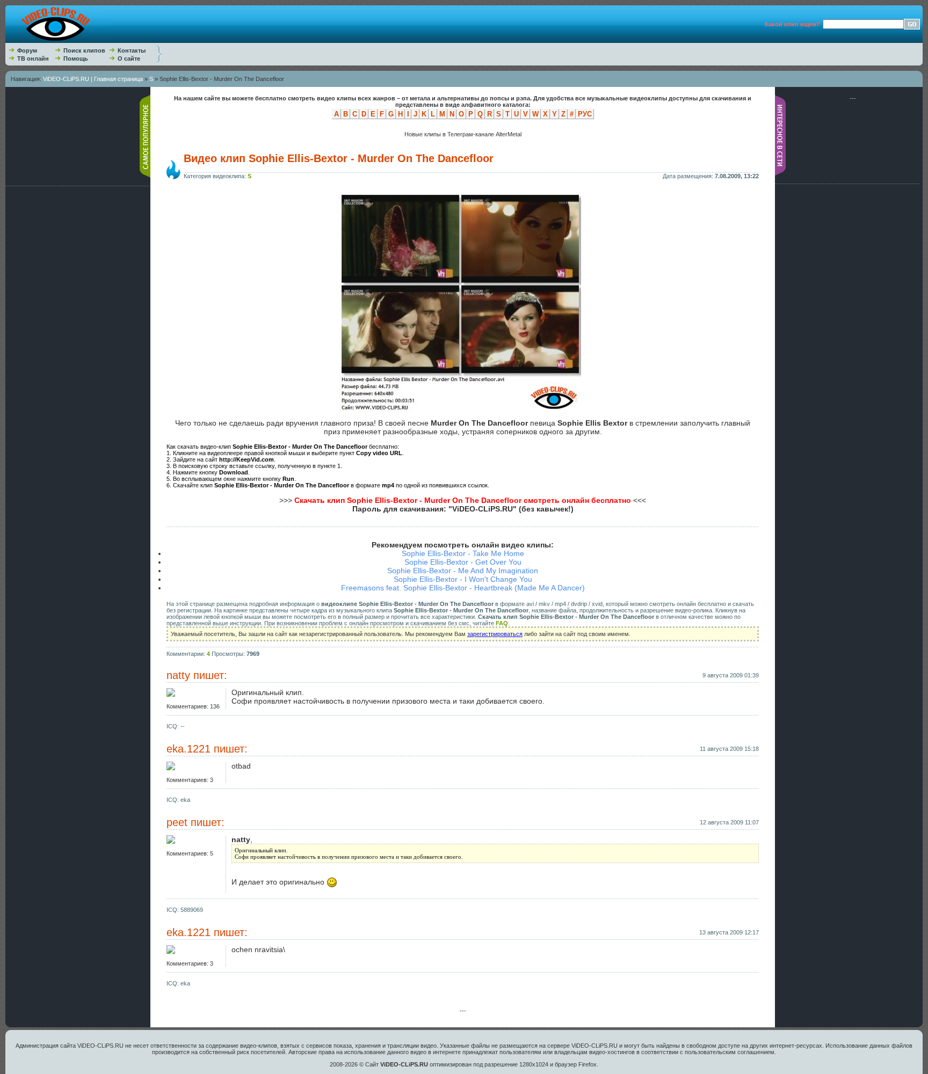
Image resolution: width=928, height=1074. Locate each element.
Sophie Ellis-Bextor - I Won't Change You (463, 579)
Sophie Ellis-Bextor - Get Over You (462, 562)
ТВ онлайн (33, 58)
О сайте (129, 58)
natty (178, 675)
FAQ (502, 623)
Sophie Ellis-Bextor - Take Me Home (463, 553)
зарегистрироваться (495, 634)
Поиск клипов (84, 50)
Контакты (132, 50)
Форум (27, 50)
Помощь (75, 58)
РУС (585, 114)
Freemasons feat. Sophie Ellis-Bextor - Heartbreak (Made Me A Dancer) (463, 587)
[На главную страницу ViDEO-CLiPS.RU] (57, 41)
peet (176, 822)
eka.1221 (188, 749)
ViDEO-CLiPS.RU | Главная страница (93, 79)
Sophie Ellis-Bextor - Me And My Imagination (462, 570)
